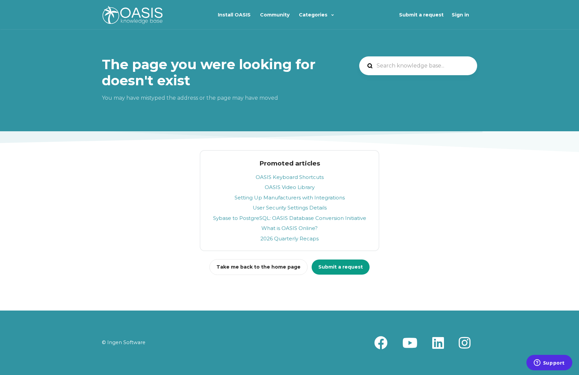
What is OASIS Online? (289, 228)
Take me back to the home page (258, 267)
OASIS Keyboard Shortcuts (290, 177)
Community (275, 15)
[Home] (132, 15)
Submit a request (421, 15)
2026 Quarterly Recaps (289, 238)
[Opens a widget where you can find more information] (549, 363)
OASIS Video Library (290, 187)
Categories (314, 15)
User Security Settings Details (290, 207)
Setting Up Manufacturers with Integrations (290, 197)
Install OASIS (234, 15)
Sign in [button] (460, 15)
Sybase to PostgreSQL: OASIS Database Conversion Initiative (289, 218)
